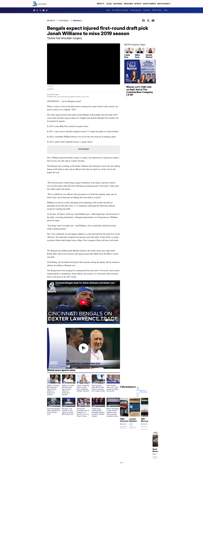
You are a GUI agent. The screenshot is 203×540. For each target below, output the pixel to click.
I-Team (108, 10)
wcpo (40, 10)
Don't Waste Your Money (120, 10)
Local (109, 4)
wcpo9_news (37, 10)
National (117, 4)
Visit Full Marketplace (144, 391)
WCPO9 (34, 10)
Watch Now (163, 4)
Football (64, 21)
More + (166, 10)
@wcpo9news (47, 10)
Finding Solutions (135, 10)
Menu (99, 4)
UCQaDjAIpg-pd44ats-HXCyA (44, 10)
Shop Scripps (149, 4)
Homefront (146, 10)
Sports (137, 4)
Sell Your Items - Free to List (138, 392)
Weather (128, 4)
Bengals (77, 21)
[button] (53, 385)
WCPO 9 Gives (157, 10)
